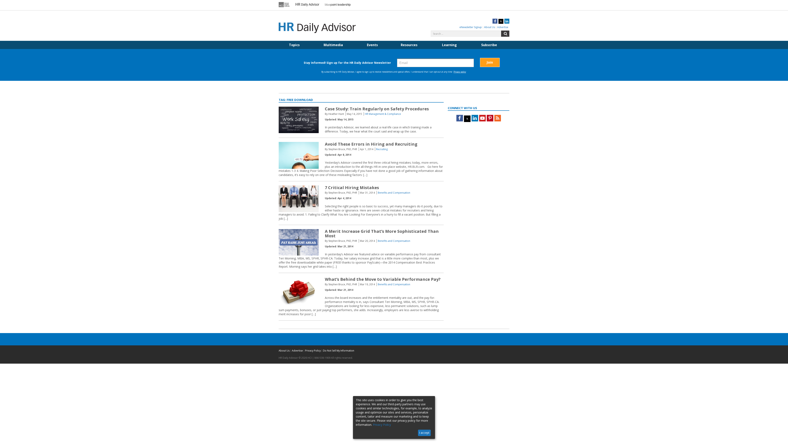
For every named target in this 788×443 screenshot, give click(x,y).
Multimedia (333, 45)
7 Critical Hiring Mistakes (352, 187)
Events (372, 45)
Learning (449, 45)
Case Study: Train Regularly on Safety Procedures (377, 109)
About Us (489, 27)
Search (505, 34)
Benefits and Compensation (394, 192)
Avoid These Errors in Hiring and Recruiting (371, 144)
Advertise (502, 27)
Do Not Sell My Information (338, 350)
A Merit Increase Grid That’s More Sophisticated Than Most (382, 233)
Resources (409, 45)
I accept (424, 433)
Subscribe (489, 45)
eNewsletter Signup (470, 27)
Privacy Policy (313, 350)
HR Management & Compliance (383, 114)
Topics (294, 45)
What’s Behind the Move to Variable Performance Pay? (383, 279)
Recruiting (382, 149)
